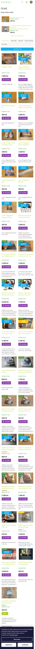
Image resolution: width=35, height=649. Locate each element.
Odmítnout (8, 645)
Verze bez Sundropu (7, 626)
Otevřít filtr (17, 49)
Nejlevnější (13, 41)
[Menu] (31, 2)
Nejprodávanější (29, 41)
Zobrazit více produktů (17, 36)
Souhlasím (25, 645)
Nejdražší (20, 41)
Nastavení (17, 639)
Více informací (13, 635)
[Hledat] (22, 2)
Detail (5, 613)
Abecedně (4, 44)
